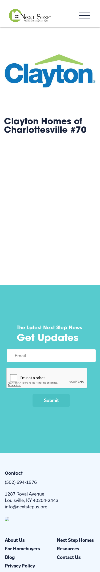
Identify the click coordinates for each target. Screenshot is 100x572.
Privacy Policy (20, 565)
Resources (68, 548)
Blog (10, 557)
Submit (51, 400)
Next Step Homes (75, 540)
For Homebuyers (22, 548)
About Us (15, 540)
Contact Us (69, 557)
